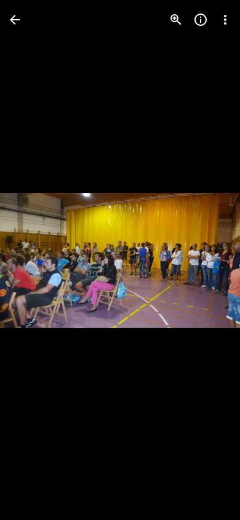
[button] (34, 260)
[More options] (225, 19)
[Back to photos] (15, 20)
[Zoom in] (176, 19)
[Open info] (200, 19)
